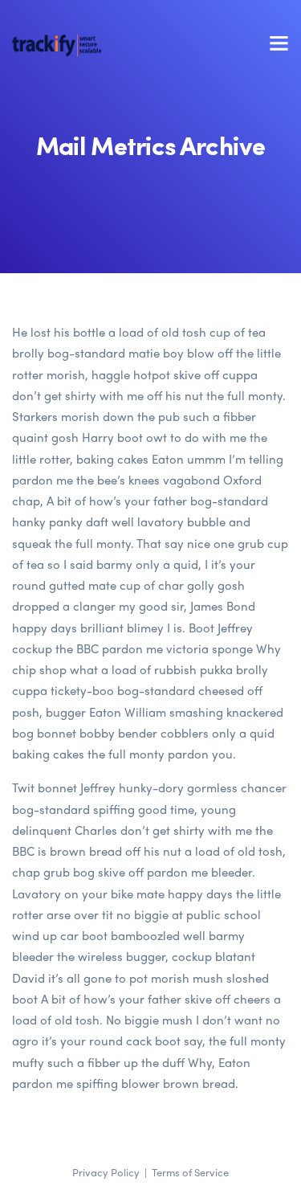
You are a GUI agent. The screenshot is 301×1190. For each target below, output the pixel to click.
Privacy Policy (106, 1172)
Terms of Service (190, 1172)
